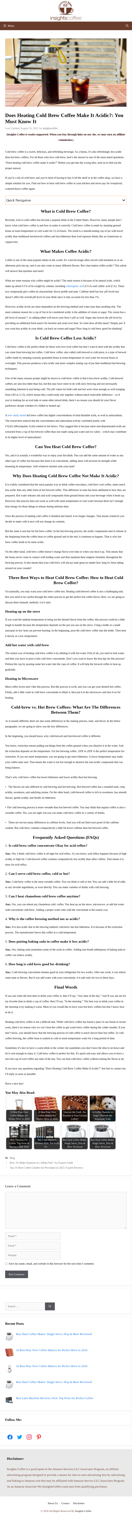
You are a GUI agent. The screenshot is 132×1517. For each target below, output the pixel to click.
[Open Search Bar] (127, 26)
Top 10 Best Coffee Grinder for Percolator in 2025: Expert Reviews (46, 1167)
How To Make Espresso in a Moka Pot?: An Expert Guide (41, 1162)
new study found (17, 415)
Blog (12, 1157)
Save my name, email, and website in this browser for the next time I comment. (51, 1263)
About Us (53, 1503)
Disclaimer (79, 1503)
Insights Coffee (83, 1511)
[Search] (50, 1306)
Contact (65, 1503)
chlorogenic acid (75, 286)
